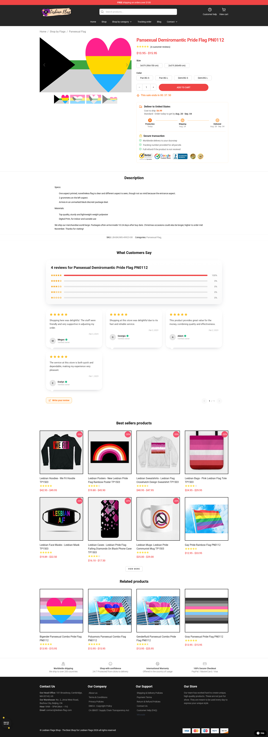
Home (43, 31)
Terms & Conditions (98, 697)
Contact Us (142, 706)
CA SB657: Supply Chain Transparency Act (109, 710)
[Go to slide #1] (61, 99)
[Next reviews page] (219, 401)
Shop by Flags (57, 31)
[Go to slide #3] (93, 99)
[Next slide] (126, 65)
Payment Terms (144, 697)
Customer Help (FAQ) (147, 710)
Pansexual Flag (77, 31)
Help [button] (262, 733)
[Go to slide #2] (77, 99)
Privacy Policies (96, 701)
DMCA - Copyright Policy (100, 706)
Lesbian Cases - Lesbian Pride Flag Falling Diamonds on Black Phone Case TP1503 (110, 548)
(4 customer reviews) (160, 47)
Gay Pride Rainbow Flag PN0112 (203, 544)
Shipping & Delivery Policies (150, 693)
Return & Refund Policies (148, 701)
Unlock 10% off (6, 723)
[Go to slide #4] (109, 99)
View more (134, 569)
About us (93, 693)
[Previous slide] (44, 65)
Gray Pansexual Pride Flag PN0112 (204, 636)
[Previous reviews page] (204, 401)
